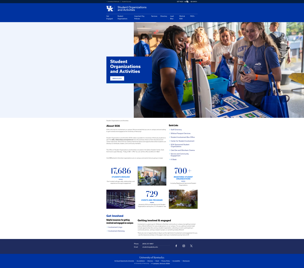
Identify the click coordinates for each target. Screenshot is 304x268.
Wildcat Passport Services (180, 133)
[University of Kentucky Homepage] (152, 257)
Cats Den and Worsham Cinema (183, 150)
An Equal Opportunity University (124, 261)
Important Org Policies (139, 17)
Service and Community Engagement (180, 155)
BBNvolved (117, 78)
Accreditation (141, 261)
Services (154, 16)
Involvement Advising (116, 231)
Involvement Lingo (115, 227)
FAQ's (192, 16)
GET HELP (180, 1)
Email (157, 261)
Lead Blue (172, 17)
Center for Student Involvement (182, 141)
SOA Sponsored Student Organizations (180, 145)
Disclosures (186, 261)
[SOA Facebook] (176, 246)
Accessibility (176, 261)
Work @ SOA (182, 17)
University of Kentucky (113, 1)
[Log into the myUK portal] (186, 2)
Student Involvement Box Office (183, 137)
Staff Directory (176, 130)
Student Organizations (122, 17)
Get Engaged (109, 17)
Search (194, 1)
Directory (163, 16)
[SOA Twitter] (191, 246)
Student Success (126, 1)
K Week (174, 159)
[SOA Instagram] (184, 246)
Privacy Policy (165, 261)
